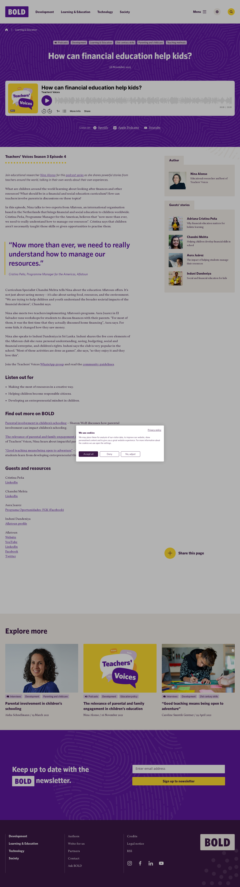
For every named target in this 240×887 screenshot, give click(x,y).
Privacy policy (154, 430)
